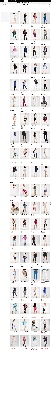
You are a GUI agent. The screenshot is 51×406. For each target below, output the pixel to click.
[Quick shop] (45, 27)
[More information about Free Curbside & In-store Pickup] (17, 10)
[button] (49, 6)
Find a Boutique (47, 4)
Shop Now (27, 2)
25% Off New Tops (22, 2)
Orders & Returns (43, 4)
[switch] (19, 11)
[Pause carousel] (50, 2)
